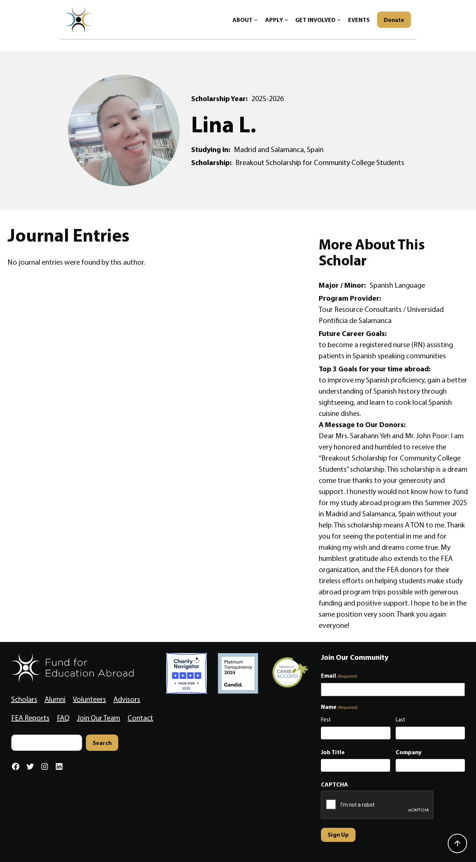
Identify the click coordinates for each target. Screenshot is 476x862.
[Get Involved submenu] (339, 20)
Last (400, 719)
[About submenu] (256, 20)
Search (102, 742)
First (326, 719)
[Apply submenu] (286, 20)
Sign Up (338, 834)
